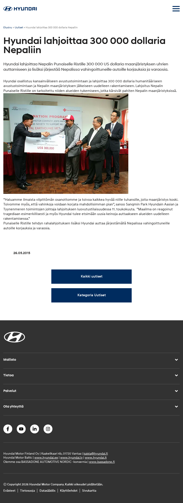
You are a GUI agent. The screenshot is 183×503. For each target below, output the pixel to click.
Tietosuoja (27, 491)
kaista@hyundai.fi (95, 453)
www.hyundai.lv (71, 458)
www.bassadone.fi (102, 462)
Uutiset (19, 27)
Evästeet (9, 491)
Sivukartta (89, 491)
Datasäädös (47, 491)
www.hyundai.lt (96, 458)
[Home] (20, 10)
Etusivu (7, 27)
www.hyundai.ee (46, 458)
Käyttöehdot (68, 491)
